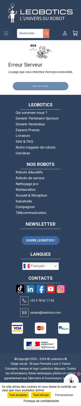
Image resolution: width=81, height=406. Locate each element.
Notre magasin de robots (35, 147)
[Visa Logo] (17, 328)
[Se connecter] (65, 33)
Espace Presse (27, 130)
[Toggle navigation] (6, 33)
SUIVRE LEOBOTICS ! (40, 240)
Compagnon (25, 207)
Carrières (23, 153)
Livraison (23, 135)
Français (37, 266)
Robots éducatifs (29, 172)
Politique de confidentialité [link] (41, 401)
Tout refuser (41, 395)
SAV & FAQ (24, 141)
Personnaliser (64, 395)
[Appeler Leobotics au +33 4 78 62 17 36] (24, 300)
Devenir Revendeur (30, 124)
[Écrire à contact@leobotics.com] (24, 313)
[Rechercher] (46, 33)
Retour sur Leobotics (40, 86)
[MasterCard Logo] (40, 328)
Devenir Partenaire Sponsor (37, 118)
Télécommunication (31, 213)
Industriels (24, 201)
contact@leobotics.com (45, 312)
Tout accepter (18, 395)
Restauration (26, 189)
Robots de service (30, 178)
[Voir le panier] (75, 33)
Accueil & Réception (31, 195)
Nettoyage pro (27, 184)
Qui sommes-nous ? (31, 112)
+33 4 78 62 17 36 (42, 300)
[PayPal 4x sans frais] (64, 328)
